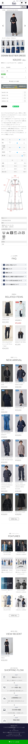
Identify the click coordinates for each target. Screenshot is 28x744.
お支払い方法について (10, 265)
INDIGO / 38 (5, 101)
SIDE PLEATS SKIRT (20, 512)
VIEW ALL (14, 519)
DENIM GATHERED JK (6, 512)
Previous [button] (2, 26)
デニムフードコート (20, 317)
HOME (3, 10)
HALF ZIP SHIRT (19, 432)
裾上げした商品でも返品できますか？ (14, 276)
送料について (8, 272)
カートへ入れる (14, 742)
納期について (8, 268)
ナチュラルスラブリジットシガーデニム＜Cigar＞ (7, 344)
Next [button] (26, 26)
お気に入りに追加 (14, 81)
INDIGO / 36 (5, 98)
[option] (14, 25)
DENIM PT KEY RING (20, 342)
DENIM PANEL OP (19, 407)
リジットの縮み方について (11, 284)
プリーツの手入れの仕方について (13, 280)
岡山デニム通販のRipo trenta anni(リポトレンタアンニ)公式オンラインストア (14, 733)
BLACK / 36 (5, 92)
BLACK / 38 (5, 95)
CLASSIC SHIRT (19, 458)
